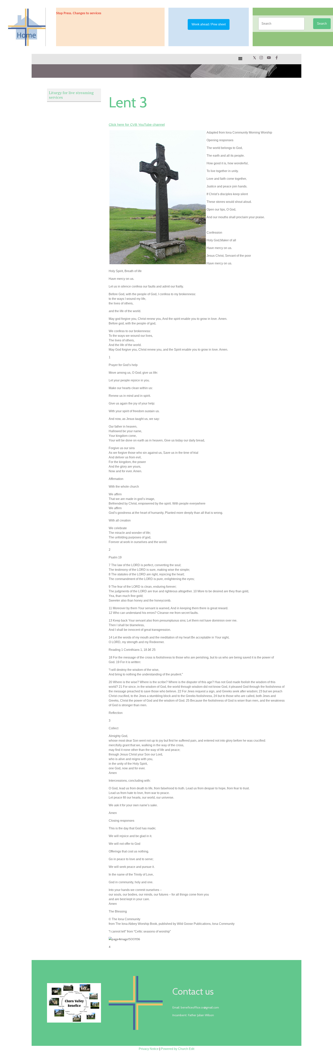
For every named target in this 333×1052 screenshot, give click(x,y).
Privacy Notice (149, 1048)
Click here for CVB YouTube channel (137, 125)
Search (322, 23)
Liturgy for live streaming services (71, 95)
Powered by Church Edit (177, 1048)
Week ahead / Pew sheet (209, 24)
